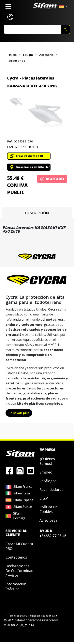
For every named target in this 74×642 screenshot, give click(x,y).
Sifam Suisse (22, 506)
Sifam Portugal (19, 515)
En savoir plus (19, 413)
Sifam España (23, 500)
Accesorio (46, 55)
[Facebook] (10, 470)
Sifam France (22, 486)
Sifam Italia (21, 493)
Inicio (13, 55)
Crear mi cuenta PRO (29, 156)
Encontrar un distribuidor (33, 167)
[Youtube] (30, 470)
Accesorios (17, 61)
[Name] (65, 29)
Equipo (28, 55)
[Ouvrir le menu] (8, 6)
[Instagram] (20, 470)
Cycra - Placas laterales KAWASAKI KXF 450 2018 (32, 82)
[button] (45, 115)
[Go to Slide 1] (16, 102)
